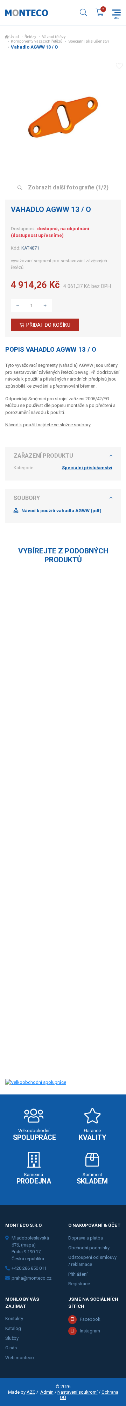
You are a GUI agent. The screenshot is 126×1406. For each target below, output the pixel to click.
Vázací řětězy (53, 36)
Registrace (79, 1283)
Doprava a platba (85, 1238)
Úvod (14, 36)
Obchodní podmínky (89, 1247)
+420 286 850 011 (29, 1268)
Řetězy (30, 36)
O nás (11, 1347)
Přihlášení (78, 1274)
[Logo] (26, 12)
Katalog (13, 1328)
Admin (47, 1392)
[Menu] (116, 12)
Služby (12, 1338)
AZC (31, 1392)
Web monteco (19, 1357)
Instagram (90, 1330)
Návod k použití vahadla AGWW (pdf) (61, 510)
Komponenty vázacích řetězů (36, 41)
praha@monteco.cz (31, 1278)
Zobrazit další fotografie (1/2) (67, 187)
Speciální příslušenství (88, 41)
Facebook (90, 1319)
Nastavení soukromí (77, 1392)
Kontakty (14, 1318)
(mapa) (28, 1245)
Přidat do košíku (48, 325)
